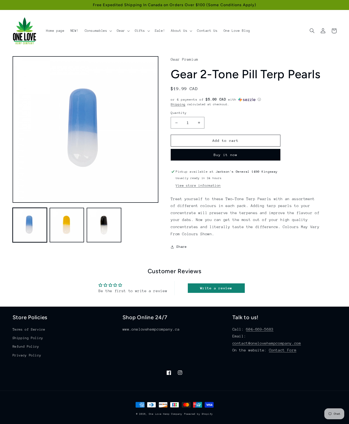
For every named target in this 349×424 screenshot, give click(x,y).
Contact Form (283, 350)
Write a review (216, 288)
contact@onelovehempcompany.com (266, 343)
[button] (98, 31)
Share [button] (181, 247)
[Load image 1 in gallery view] (30, 225)
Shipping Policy (28, 338)
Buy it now (226, 155)
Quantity (179, 113)
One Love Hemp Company (165, 414)
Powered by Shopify (198, 414)
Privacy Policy (27, 355)
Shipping (178, 104)
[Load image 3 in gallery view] (104, 225)
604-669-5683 (260, 329)
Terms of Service (29, 329)
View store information (198, 185)
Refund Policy (26, 346)
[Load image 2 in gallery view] (67, 225)
